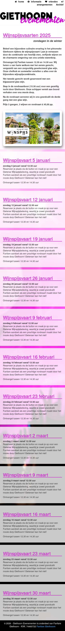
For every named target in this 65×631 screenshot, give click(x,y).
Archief (59, 4)
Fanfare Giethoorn (46, 626)
